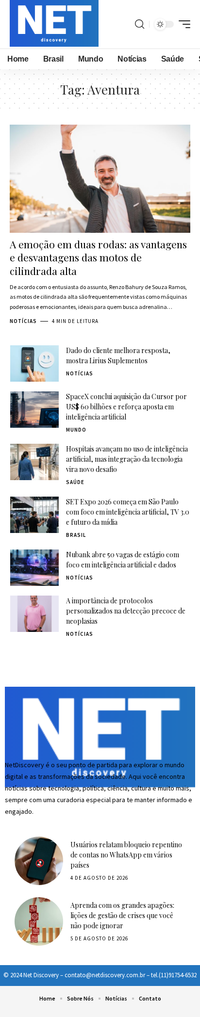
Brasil (76, 535)
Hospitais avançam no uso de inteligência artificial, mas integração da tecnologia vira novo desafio (127, 459)
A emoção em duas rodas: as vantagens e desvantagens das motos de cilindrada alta (98, 257)
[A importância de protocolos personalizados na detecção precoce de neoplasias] (34, 614)
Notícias (23, 321)
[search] (140, 24)
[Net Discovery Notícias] (54, 24)
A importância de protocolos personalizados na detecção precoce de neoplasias (125, 611)
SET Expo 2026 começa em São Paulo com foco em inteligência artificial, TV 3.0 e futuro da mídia (127, 512)
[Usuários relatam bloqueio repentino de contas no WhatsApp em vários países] (39, 861)
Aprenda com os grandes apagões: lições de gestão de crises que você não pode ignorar (122, 915)
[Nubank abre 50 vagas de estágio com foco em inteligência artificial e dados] (34, 567)
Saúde (75, 482)
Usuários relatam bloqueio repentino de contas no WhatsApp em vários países (126, 855)
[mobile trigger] (182, 24)
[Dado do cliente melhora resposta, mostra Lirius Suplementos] (34, 363)
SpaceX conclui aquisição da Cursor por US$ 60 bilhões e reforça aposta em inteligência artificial (126, 406)
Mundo (76, 429)
